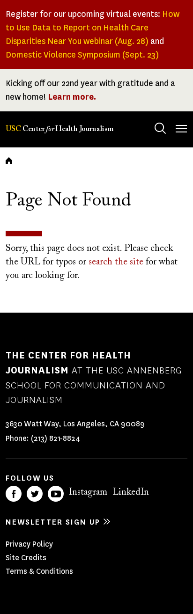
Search (160, 128)
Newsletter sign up (53, 522)
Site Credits (26, 558)
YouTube (56, 494)
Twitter (35, 494)
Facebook (14, 494)
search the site (116, 262)
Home (9, 160)
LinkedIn (130, 492)
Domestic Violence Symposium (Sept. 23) (82, 54)
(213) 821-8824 (55, 438)
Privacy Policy (29, 544)
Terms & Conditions (39, 571)
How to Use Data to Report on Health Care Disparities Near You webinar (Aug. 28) (92, 27)
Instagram (88, 492)
